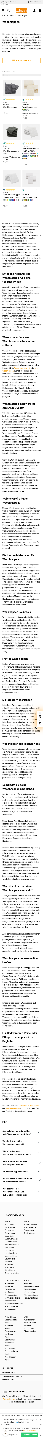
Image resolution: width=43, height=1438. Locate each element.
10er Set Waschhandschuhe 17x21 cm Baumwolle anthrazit (11, 149)
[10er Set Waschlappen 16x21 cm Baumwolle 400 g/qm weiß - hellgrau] (16, 200)
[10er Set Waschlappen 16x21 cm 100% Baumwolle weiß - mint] (30, 156)
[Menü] (3, 10)
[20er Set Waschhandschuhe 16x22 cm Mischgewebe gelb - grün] (25, 109)
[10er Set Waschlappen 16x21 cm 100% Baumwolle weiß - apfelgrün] (32, 156)
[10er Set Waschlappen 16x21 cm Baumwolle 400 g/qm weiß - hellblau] (11, 200)
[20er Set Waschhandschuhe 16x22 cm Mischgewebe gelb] (31, 88)
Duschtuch (24, 1105)
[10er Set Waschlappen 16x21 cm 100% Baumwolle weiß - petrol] (23, 156)
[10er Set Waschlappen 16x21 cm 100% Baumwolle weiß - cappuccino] (37, 156)
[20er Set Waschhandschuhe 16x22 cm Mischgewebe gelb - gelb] (23, 109)
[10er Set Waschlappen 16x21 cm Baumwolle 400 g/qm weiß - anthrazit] (18, 200)
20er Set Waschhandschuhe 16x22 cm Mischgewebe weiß (29, 196)
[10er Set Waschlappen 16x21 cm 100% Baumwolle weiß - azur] (26, 156)
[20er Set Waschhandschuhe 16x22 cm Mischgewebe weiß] (31, 178)
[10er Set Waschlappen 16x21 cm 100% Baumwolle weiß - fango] (23, 158)
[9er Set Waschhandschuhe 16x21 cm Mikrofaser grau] (12, 88)
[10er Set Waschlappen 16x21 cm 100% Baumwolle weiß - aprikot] (35, 153)
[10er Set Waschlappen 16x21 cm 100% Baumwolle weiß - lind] (34, 156)
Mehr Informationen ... (30, 1430)
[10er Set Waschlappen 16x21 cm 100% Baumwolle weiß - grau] (30, 153)
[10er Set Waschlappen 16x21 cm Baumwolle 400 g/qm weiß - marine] (13, 200)
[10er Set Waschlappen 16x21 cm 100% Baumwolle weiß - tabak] (35, 156)
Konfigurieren (12, 1435)
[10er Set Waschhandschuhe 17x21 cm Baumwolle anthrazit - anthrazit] (5, 153)
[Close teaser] (36, 728)
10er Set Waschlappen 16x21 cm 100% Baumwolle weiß (30, 149)
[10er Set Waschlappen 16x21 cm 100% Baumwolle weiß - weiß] (23, 153)
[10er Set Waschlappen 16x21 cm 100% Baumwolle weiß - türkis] (37, 153)
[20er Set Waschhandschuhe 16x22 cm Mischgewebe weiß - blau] (30, 200)
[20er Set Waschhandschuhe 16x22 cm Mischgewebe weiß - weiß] (23, 200)
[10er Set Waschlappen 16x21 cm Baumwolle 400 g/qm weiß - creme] (5, 200)
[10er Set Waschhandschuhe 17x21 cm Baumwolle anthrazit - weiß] (4, 153)
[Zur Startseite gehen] (21, 10)
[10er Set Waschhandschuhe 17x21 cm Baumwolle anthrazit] (12, 132)
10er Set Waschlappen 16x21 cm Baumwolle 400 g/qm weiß (11, 196)
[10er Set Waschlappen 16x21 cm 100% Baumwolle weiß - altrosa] (32, 153)
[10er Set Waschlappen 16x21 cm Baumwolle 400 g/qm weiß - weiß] (4, 200)
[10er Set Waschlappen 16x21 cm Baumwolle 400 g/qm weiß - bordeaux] (14, 200)
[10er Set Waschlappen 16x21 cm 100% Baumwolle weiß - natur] (28, 156)
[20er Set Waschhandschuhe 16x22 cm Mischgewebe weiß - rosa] (32, 200)
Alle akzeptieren (29, 1435)
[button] (21, 1133)
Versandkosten (9, 1399)
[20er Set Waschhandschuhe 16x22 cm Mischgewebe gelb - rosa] (26, 109)
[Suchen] (8, 10)
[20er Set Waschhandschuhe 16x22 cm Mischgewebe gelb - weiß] (28, 109)
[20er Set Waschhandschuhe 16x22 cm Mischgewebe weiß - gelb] (25, 200)
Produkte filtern (23, 60)
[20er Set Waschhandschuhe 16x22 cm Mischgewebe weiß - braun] (26, 200)
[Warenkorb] (40, 10)
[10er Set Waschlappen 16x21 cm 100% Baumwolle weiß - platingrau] (28, 153)
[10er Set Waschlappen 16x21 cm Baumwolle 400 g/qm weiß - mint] (9, 200)
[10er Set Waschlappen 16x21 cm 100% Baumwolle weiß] (31, 132)
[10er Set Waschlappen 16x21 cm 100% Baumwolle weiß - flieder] (25, 153)
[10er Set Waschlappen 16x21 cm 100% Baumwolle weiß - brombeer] (34, 153)
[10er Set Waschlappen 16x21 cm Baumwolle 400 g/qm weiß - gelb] (7, 200)
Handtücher (34, 1105)
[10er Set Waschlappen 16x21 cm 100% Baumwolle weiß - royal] (25, 156)
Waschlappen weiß (22, 368)
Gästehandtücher (13, 1108)
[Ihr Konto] (34, 10)
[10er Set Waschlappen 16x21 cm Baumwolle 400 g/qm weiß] (12, 178)
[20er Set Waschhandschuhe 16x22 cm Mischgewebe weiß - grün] (28, 200)
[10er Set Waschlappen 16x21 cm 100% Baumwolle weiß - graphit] (26, 153)
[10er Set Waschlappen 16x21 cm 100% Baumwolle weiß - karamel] (25, 158)
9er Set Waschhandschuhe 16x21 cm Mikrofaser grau (11, 106)
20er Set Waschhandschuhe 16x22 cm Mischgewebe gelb (29, 106)
